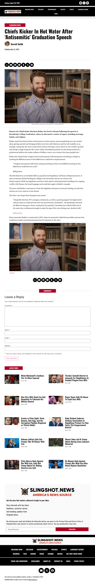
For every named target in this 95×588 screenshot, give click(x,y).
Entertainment (52, 9)
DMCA (68, 561)
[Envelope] (80, 2)
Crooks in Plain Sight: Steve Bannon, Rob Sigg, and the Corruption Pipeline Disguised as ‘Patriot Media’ (33, 422)
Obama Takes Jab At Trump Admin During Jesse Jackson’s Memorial (77, 441)
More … (57, 14)
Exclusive (41, 9)
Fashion (51, 554)
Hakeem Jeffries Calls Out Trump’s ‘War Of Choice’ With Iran (32, 441)
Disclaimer (35, 561)
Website (7, 346)
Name (7, 330)
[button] (7, 65)
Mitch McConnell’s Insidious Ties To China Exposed (32, 376)
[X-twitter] (84, 2)
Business (16, 554)
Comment (9, 305)
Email (7, 338)
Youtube (11, 273)
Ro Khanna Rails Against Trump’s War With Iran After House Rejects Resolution (76, 463)
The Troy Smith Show (74, 554)
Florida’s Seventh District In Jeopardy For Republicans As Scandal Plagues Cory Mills (77, 378)
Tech (25, 554)
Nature (60, 554)
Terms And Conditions (19, 561)
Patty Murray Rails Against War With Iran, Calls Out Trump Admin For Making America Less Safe (32, 464)
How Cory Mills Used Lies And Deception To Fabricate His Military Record (33, 399)
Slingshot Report (83, 9)
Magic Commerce (33, 580)
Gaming (33, 554)
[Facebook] (87, 2)
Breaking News (29, 9)
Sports (72, 9)
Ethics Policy (79, 561)
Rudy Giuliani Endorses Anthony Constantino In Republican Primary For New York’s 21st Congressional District (77, 423)
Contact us (58, 561)
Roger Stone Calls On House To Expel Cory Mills (76, 398)
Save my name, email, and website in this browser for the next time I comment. (34, 353)
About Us (46, 561)
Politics (62, 9)
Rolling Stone (17, 213)
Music (42, 554)
